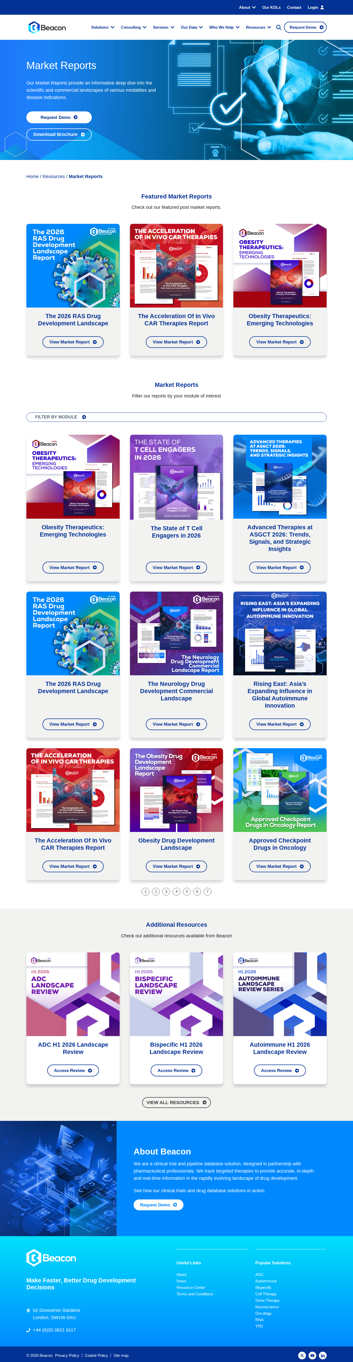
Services (160, 27)
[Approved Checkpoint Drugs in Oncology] (279, 789)
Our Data (189, 27)
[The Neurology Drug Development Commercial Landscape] (176, 633)
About (244, 7)
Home (32, 176)
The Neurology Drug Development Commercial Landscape (176, 691)
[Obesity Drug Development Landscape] (176, 789)
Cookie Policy (96, 1355)
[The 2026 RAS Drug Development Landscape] (72, 265)
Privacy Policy (67, 1355)
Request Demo (56, 117)
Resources (255, 27)
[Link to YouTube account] (312, 1355)
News (181, 1281)
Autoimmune (266, 1281)
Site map (120, 1355)
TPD (259, 1326)
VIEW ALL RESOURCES (173, 1102)
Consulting (131, 27)
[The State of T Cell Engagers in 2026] (176, 476)
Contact (294, 7)
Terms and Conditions (195, 1293)
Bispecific (263, 1287)
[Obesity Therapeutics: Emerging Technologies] (279, 265)
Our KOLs (271, 7)
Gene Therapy (267, 1300)
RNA (259, 1319)
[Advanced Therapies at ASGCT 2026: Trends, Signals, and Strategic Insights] (279, 476)
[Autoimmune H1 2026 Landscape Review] (279, 993)
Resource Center (191, 1287)
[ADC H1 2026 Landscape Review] (72, 993)
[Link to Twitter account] (302, 1355)
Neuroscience (267, 1306)
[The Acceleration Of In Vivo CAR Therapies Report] (176, 265)
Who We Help (221, 27)
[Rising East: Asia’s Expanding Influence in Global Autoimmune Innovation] (279, 633)
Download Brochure (55, 134)
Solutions (100, 27)
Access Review (69, 1070)
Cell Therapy (266, 1293)
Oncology (263, 1313)
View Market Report (69, 342)
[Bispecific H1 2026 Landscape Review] (176, 993)
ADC (259, 1274)
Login (313, 7)
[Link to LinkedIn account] (323, 1355)
